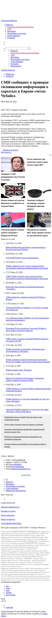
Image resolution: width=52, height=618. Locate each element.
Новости (9, 25)
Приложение (16, 66)
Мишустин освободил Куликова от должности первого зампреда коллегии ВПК (25, 379)
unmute (8, 593)
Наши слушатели (8, 519)
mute (8, 590)
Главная (4, 70)
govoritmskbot (15, 464)
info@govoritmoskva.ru (21, 469)
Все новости (6, 152)
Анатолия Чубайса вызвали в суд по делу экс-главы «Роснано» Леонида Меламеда (27, 410)
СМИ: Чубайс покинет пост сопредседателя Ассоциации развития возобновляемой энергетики (27, 277)
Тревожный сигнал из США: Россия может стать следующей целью (23, 418)
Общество (10, 74)
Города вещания (7, 515)
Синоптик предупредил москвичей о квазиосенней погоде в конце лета (24, 430)
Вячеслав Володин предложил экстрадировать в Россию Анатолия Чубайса (26, 248)
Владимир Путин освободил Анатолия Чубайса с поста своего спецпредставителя (26, 329)
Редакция (11, 38)
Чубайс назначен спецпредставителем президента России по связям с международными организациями (28, 361)
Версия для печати (10, 150)
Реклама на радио (8, 511)
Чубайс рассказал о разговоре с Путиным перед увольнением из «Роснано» (25, 350)
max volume (10, 595)
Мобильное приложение (16, 491)
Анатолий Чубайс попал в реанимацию (22, 258)
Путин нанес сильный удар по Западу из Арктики (23, 424)
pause (8, 588)
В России (10, 76)
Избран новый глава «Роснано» (19, 370)
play (7, 586)
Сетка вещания (13, 36)
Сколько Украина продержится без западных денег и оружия (25, 445)
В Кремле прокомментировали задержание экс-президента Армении (23, 438)
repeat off (9, 607)
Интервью (11, 31)
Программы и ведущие (16, 33)
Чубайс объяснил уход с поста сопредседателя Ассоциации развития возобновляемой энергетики (27, 267)
